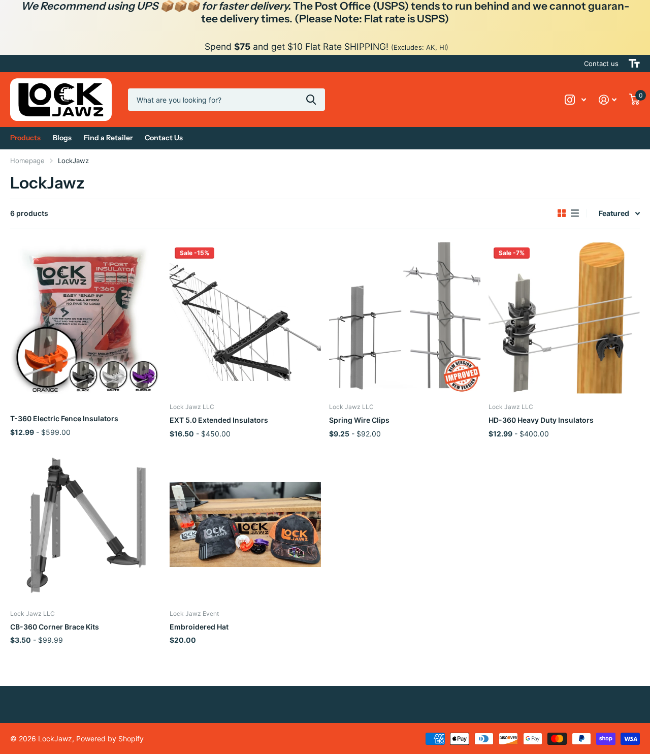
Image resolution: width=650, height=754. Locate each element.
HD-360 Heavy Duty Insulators (541, 420)
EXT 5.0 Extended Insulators (219, 420)
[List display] (575, 213)
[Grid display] (562, 213)
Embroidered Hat (199, 626)
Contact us (601, 63)
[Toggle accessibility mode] (634, 63)
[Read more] (576, 99)
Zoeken (311, 99)
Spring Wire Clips (359, 420)
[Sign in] (608, 99)
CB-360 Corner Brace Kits (54, 626)
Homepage (27, 160)
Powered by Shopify (110, 738)
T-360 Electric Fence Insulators (64, 418)
